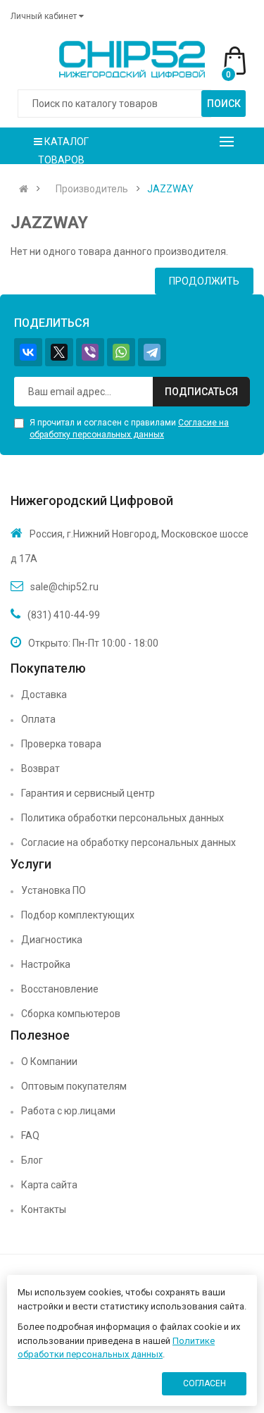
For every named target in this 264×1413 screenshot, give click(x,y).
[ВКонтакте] (28, 352)
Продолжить (204, 281)
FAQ (30, 1135)
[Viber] (90, 352)
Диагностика (51, 939)
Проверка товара (61, 743)
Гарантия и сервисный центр (88, 793)
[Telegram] (152, 352)
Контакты (43, 1209)
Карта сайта (49, 1184)
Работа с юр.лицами (68, 1110)
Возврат (40, 768)
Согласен (204, 1383)
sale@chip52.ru (64, 586)
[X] (59, 352)
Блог (32, 1160)
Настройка (45, 964)
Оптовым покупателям (74, 1086)
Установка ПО (53, 890)
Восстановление (60, 989)
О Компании (49, 1061)
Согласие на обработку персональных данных (128, 842)
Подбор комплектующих (77, 915)
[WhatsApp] (121, 352)
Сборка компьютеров (70, 1013)
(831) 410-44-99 (63, 615)
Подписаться (201, 391)
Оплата (38, 719)
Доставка (44, 694)
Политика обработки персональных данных (122, 817)
